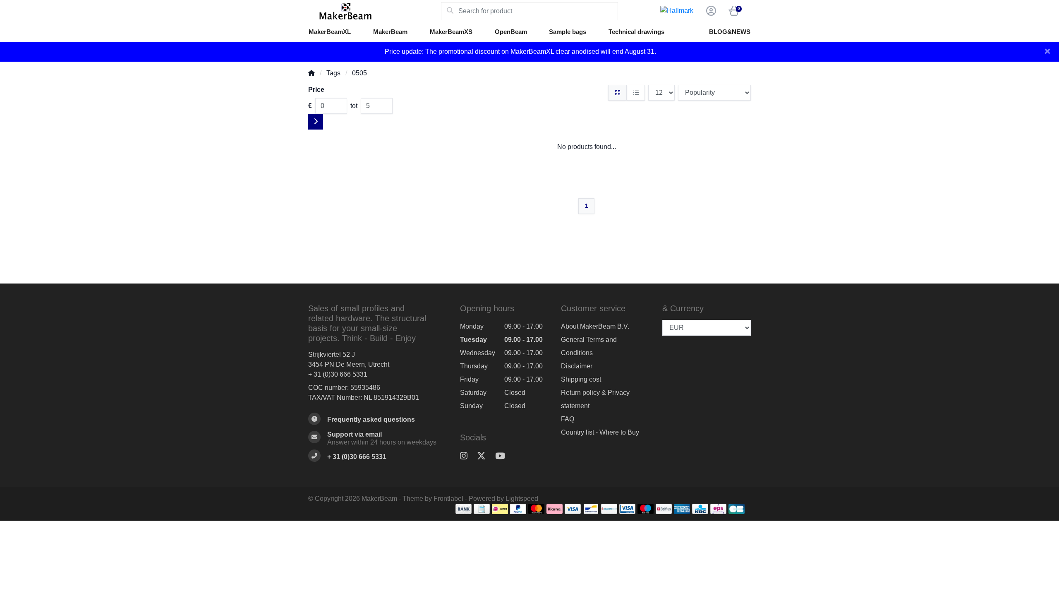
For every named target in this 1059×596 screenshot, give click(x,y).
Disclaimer (576, 366)
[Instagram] (467, 456)
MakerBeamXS (451, 31)
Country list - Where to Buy (600, 432)
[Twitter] (484, 456)
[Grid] (617, 93)
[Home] (311, 73)
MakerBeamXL (330, 31)
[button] (710, 11)
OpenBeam (511, 31)
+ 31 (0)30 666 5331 (337, 374)
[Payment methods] (463, 509)
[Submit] (315, 122)
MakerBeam (390, 31)
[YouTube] (503, 456)
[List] (635, 93)
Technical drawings (636, 31)
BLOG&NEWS (729, 31)
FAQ (567, 419)
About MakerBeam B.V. (595, 326)
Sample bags (567, 31)
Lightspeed (522, 498)
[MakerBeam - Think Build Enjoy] (374, 11)
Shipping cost (581, 379)
